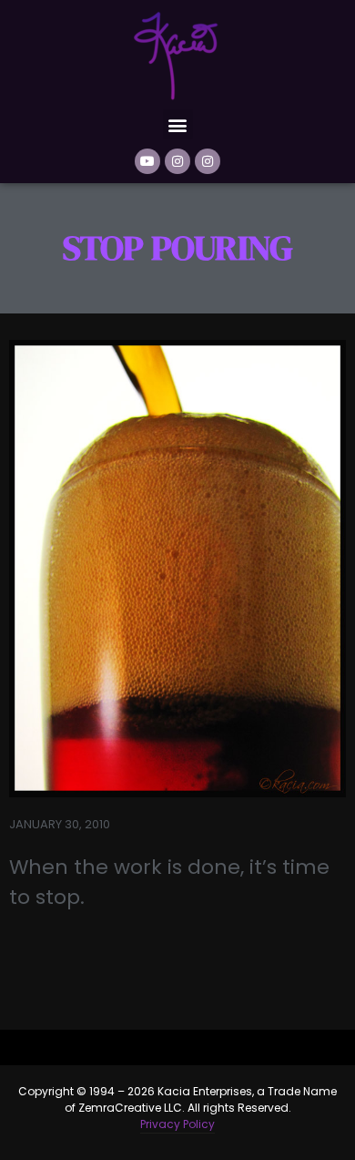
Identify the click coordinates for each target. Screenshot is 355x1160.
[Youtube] (147, 161)
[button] (178, 124)
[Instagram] (177, 161)
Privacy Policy (177, 1124)
